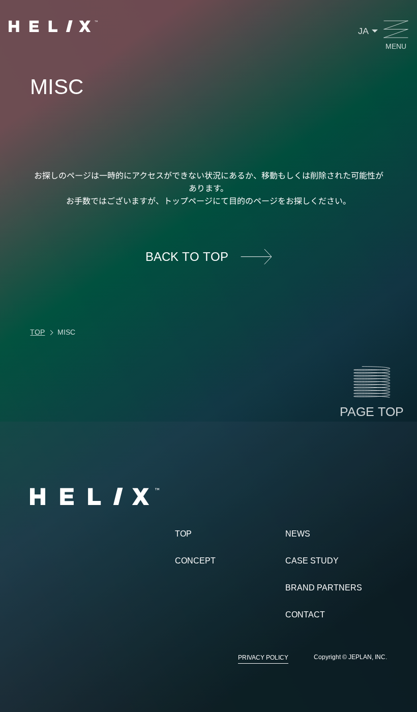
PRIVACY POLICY (263, 657)
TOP (183, 533)
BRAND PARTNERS (323, 587)
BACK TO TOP (186, 256)
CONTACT (305, 614)
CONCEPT (195, 560)
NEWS (297, 533)
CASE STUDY (312, 560)
